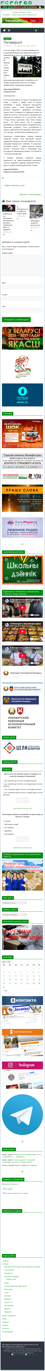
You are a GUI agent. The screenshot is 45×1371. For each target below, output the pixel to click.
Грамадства (8, 1273)
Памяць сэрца (11, 1279)
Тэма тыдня (8, 1289)
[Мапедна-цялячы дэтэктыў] (36, 206)
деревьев (8, 831)
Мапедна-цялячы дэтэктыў (35, 222)
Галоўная (5, 1261)
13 (21, 976)
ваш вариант (9, 834)
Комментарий (7, 253)
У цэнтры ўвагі (9, 1270)
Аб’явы (4, 1319)
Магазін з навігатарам (31, 194)
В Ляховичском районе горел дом (22, 210)
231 (15, 46)
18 (10, 980)
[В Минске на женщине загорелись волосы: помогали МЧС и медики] (8, 206)
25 (10, 983)
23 (39, 980)
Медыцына (8, 1312)
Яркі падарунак (32, 1165)
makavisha (23, 46)
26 (16, 983)
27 (21, 983)
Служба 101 (8, 1302)
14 (27, 976)
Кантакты (5, 1328)
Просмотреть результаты (22, 808)
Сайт (4, 306)
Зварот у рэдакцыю (9, 1316)
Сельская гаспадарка (11, 1276)
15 (33, 976)
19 (16, 980)
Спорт (6, 1292)
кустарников (9, 828)
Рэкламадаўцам (7, 1332)
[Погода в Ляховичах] (10, 1184)
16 (39, 976)
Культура (7, 1296)
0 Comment (32, 46)
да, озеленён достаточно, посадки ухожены (20, 781)
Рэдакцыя (5, 1322)
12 (16, 976)
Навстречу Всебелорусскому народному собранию (22, 1267)
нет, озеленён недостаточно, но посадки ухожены (23, 789)
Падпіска (5, 1325)
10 (4, 976)
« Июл (5, 991)
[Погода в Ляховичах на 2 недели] (15, 1193)
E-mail (5, 295)
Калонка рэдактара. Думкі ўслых (15, 1286)
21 (27, 980)
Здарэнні (7, 39)
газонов (8, 821)
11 (10, 976)
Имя (4, 283)
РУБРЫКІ (5, 1264)
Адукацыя (7, 1299)
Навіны (6, 1283)
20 (21, 980)
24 (4, 983)
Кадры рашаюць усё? (13, 185)
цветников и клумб (11, 824)
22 (33, 980)
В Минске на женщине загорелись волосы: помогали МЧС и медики (8, 222)
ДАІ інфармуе (9, 1305)
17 (4, 980)
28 (27, 983)
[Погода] (7, 1189)
